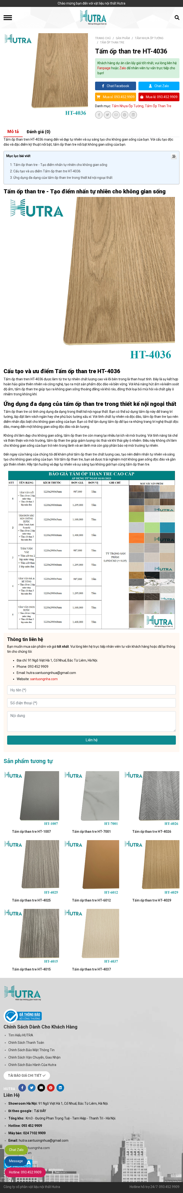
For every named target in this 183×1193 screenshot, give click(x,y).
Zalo (122, 68)
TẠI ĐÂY (40, 1111)
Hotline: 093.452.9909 (25, 1172)
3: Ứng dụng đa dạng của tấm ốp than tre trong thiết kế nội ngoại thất (61, 178)
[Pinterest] (51, 1088)
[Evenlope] (41, 1088)
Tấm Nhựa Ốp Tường (149, 38)
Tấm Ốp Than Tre (112, 42)
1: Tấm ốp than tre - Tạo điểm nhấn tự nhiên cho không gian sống (58, 165)
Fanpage (104, 68)
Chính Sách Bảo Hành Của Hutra (32, 1065)
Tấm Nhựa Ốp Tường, (128, 106)
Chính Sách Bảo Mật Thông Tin (31, 1050)
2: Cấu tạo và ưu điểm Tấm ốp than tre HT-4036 (45, 171)
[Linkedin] (60, 1088)
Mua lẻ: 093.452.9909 (161, 97)
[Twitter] (32, 1088)
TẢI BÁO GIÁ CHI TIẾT (25, 1075)
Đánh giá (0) (39, 131)
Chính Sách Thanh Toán (26, 1043)
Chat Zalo (161, 86)
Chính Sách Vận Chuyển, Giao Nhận (34, 1057)
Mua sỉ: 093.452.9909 (118, 97)
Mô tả (13, 131)
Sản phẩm (123, 38)
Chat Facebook (117, 86)
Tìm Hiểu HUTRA (20, 1035)
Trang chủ (103, 38)
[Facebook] (22, 1088)
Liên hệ (91, 740)
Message (16, 1161)
